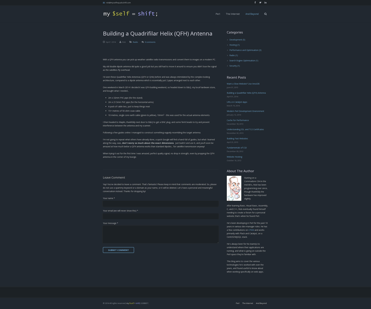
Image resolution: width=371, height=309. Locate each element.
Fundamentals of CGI (237, 147)
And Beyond (261, 303)
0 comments (150, 42)
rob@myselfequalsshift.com (118, 2)
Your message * (110, 223)
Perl (237, 303)
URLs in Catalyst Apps (237, 102)
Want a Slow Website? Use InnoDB (243, 83)
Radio (135, 42)
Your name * (109, 198)
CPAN (251, 230)
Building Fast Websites (237, 138)
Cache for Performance (238, 120)
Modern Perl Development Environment (245, 111)
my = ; (133, 303)
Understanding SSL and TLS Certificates (245, 129)
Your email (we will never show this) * (120, 210)
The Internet (247, 303)
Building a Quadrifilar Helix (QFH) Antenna (246, 92)
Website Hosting (234, 156)
